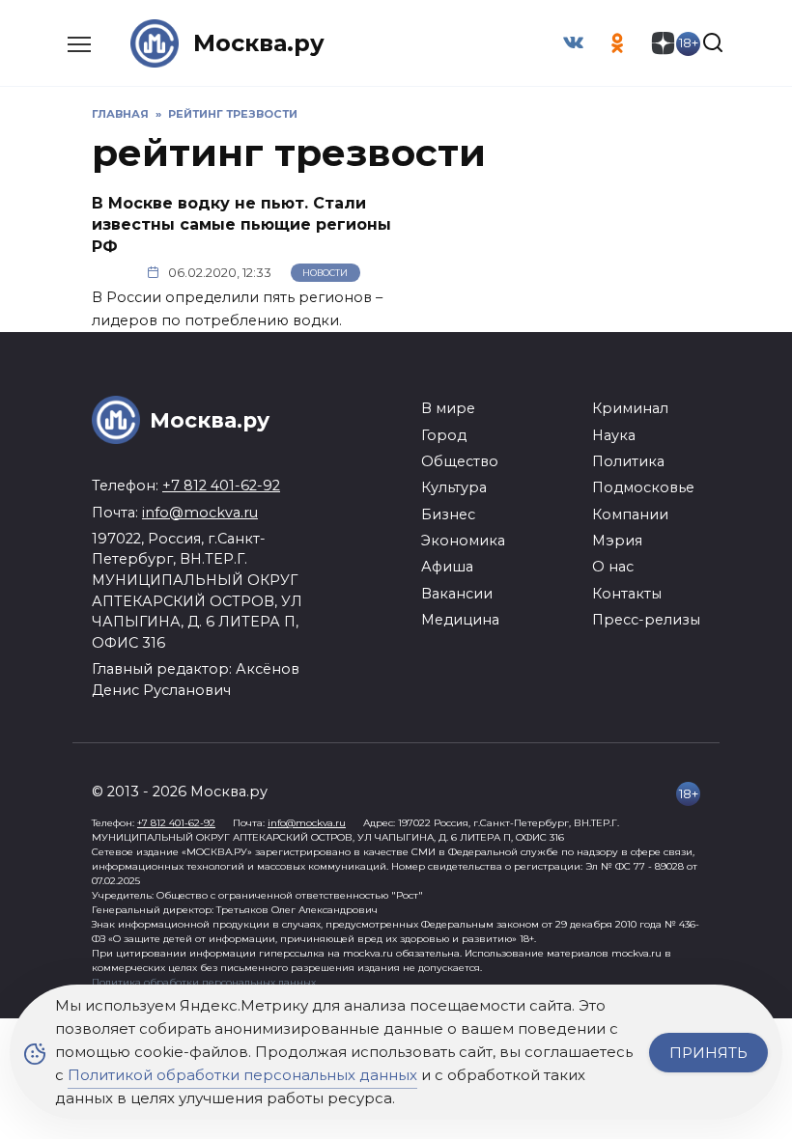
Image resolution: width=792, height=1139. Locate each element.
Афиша (447, 566)
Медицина (460, 619)
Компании (630, 514)
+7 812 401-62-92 (221, 485)
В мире (448, 408)
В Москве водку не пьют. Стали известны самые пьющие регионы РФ (241, 225)
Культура (454, 487)
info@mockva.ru (200, 512)
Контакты (627, 593)
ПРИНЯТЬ (708, 1052)
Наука (614, 435)
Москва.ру (259, 43)
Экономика (463, 540)
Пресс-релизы (646, 619)
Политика (628, 461)
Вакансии (457, 593)
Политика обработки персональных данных (204, 982)
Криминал (630, 408)
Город (444, 435)
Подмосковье (643, 487)
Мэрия (617, 540)
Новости (325, 272)
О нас (613, 566)
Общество (459, 461)
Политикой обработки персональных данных (242, 1075)
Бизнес (448, 514)
